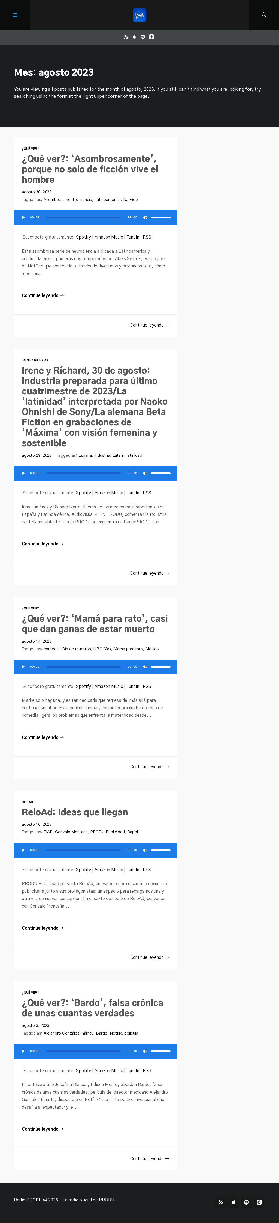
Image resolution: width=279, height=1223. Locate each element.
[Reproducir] (23, 217)
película (131, 1033)
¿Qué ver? (30, 148)
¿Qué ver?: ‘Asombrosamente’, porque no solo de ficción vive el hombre (90, 169)
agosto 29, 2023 (36, 455)
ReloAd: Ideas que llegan (75, 813)
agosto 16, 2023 (36, 824)
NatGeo (130, 200)
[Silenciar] (145, 217)
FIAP (48, 832)
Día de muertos (76, 649)
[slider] (161, 217)
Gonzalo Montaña (71, 832)
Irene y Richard (35, 360)
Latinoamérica (108, 200)
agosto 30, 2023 (36, 192)
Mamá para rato (128, 649)
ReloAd (28, 802)
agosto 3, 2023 (35, 1026)
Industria (102, 455)
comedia (52, 649)
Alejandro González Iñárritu (68, 1033)
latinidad (134, 455)
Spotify (83, 237)
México (152, 649)
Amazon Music (109, 237)
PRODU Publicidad (107, 832)
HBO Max (102, 649)
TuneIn (132, 237)
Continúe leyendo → (43, 296)
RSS (147, 237)
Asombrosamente (60, 200)
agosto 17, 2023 (36, 641)
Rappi (132, 832)
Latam (118, 455)
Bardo (101, 1033)
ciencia (85, 200)
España (85, 455)
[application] (95, 221)
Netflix (116, 1033)
